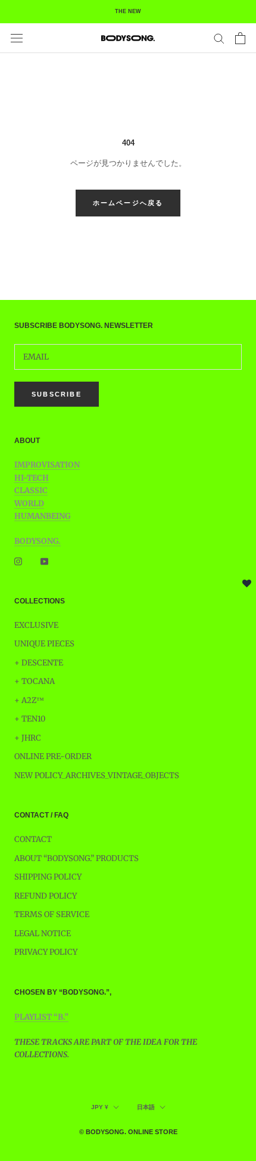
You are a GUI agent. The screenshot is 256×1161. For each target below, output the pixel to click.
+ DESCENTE (38, 663)
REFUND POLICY (45, 896)
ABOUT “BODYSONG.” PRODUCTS (76, 858)
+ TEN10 (29, 719)
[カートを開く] (240, 38)
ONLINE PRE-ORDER (53, 756)
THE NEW (128, 11)
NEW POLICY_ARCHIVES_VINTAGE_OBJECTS (96, 775)
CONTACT (33, 839)
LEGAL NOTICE (42, 933)
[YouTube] (44, 561)
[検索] (219, 38)
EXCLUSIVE (36, 625)
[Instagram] (18, 561)
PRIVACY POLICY (45, 952)
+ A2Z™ (29, 700)
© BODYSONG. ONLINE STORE (128, 1131)
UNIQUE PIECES (44, 644)
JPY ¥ (99, 1107)
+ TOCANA (34, 681)
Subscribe (57, 394)
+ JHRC (27, 738)
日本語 (146, 1107)
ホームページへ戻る (128, 202)
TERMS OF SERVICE (51, 914)
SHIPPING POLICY (48, 877)
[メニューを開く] (17, 38)
